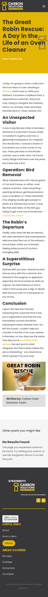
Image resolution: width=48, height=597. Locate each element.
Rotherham (8, 568)
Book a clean (9, 536)
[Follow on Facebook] (38, 500)
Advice (9, 543)
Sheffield (7, 562)
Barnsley (7, 91)
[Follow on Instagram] (43, 500)
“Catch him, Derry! (12, 215)
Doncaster (8, 574)
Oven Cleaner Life (12, 58)
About (5, 530)
